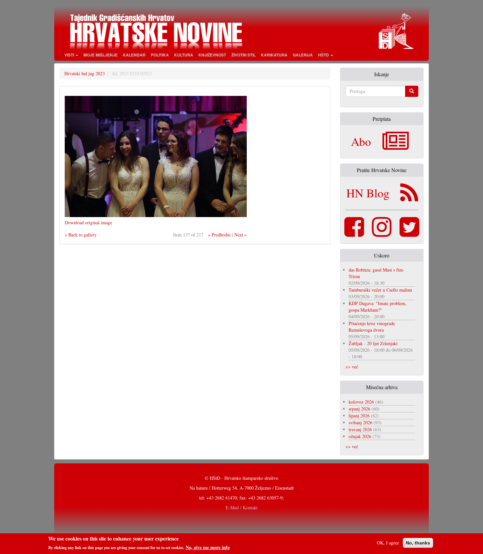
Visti (69, 55)
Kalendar (134, 55)
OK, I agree (388, 543)
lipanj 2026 (359, 415)
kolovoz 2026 (361, 402)
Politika (160, 55)
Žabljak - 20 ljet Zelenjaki (373, 343)
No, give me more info (208, 547)
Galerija (303, 55)
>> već (351, 367)
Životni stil (243, 55)
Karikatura (274, 55)
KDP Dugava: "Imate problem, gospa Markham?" (377, 306)
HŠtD (324, 55)
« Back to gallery (81, 235)
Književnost (212, 55)
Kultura (183, 55)
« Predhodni (219, 235)
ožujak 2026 (360, 436)
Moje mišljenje (100, 55)
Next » (240, 235)
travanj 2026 (360, 429)
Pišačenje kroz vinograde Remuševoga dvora (372, 326)
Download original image (88, 222)
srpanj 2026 (359, 409)
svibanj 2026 (360, 422)
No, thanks (418, 542)
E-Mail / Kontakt (242, 507)
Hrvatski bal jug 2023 (84, 73)
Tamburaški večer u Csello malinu (380, 290)
